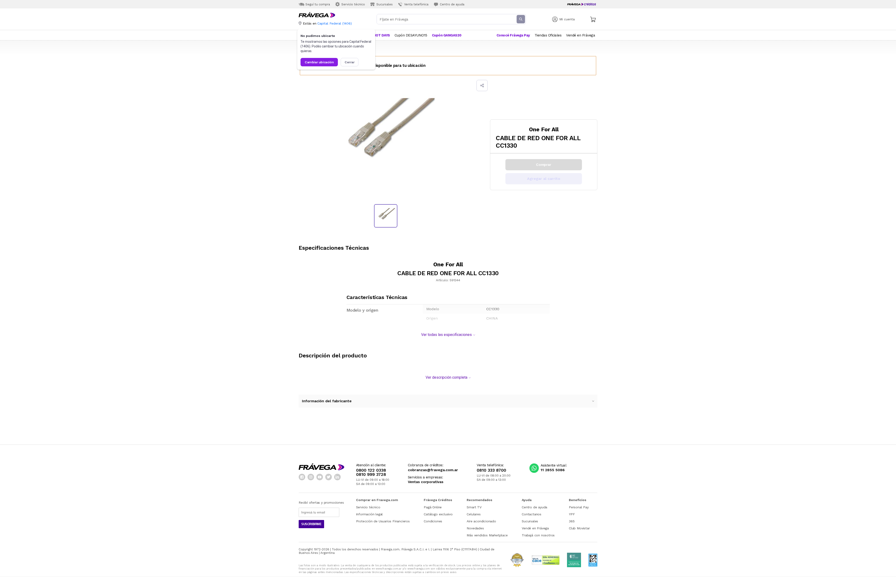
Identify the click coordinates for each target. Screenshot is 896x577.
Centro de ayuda (534, 507)
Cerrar (350, 62)
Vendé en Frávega (535, 528)
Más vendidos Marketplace (487, 535)
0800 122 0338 (371, 470)
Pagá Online (433, 507)
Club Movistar (579, 528)
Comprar (543, 164)
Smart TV (474, 507)
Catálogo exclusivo (438, 514)
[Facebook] (302, 477)
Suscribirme (311, 524)
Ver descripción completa (446, 377)
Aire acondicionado (481, 521)
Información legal (369, 514)
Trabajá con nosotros (538, 535)
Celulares (473, 514)
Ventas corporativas (425, 482)
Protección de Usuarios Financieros (383, 521)
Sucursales (530, 521)
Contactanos (531, 514)
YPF (572, 514)
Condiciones (433, 521)
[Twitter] (328, 477)
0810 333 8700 (491, 470)
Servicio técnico (368, 507)
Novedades (475, 528)
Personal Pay (579, 507)
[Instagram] (311, 477)
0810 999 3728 (371, 474)
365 (571, 521)
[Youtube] (319, 477)
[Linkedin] (337, 477)
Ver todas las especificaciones (446, 334)
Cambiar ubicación (319, 62)
